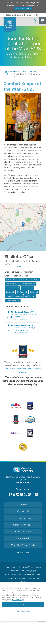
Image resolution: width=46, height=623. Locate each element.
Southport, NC (22, 292)
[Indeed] (33, 494)
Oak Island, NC (27, 288)
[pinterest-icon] (21, 494)
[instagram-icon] (14, 494)
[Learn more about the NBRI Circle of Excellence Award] (23, 451)
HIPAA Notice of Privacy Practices (29, 567)
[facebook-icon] (10, 494)
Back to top (24, 553)
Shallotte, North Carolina (18, 72)
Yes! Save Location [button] (22, 8)
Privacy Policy (10, 567)
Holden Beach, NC (12, 300)
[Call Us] (35, 21)
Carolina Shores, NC (28, 284)
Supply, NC (34, 292)
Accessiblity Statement (13, 574)
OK (23, 605)
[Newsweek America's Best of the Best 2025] (16, 423)
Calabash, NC (30, 296)
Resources (32, 72)
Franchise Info (23, 538)
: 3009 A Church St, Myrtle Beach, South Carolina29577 (22, 316)
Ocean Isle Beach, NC (14, 296)
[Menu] (42, 21)
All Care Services (23, 518)
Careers (23, 504)
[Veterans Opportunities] (16, 409)
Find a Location (23, 531)
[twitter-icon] (25, 494)
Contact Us (23, 511)
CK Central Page (33, 578)
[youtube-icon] (29, 494)
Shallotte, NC (11, 279)
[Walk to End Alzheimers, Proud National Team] (16, 434)
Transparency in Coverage (16, 578)
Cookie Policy (14, 571)
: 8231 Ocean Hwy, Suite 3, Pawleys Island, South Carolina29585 (21, 329)
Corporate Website (23, 525)
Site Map (23, 582)
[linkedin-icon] (17, 494)
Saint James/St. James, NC (29, 279)
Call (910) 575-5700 (13, 267)
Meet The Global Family (23, 545)
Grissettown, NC (12, 284)
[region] (23, 601)
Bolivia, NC (10, 292)
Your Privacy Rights (29, 571)
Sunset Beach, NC (12, 288)
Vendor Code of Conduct (32, 574)
